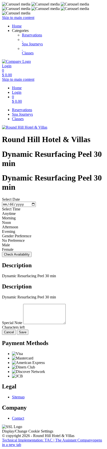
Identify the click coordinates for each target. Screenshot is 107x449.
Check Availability (17, 254)
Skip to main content (18, 17)
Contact (18, 418)
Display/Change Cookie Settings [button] (27, 431)
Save (22, 332)
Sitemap (18, 397)
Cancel (9, 332)
